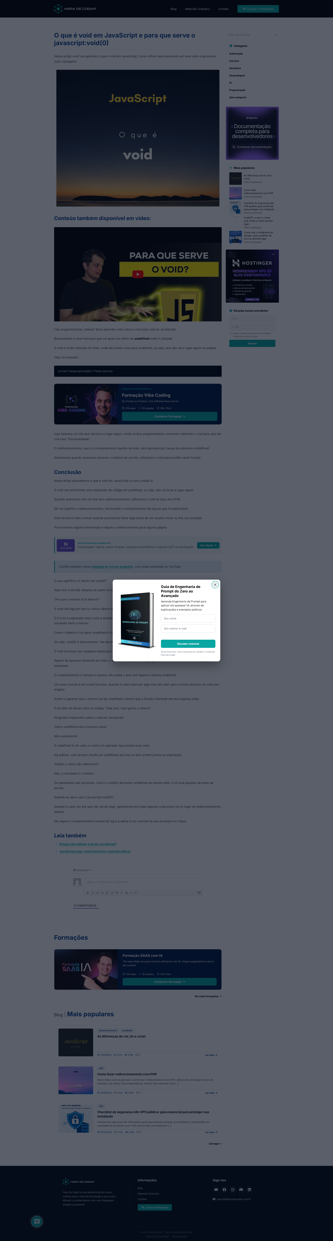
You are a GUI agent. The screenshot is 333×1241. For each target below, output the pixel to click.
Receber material (188, 643)
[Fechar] (215, 585)
